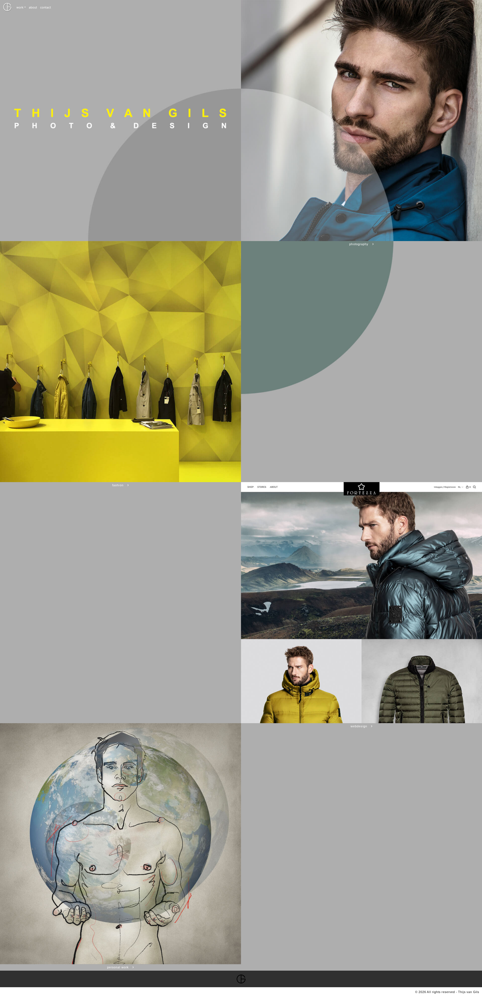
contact (45, 7)
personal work (118, 967)
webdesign (359, 726)
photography (358, 244)
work (20, 7)
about (33, 7)
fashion (118, 485)
